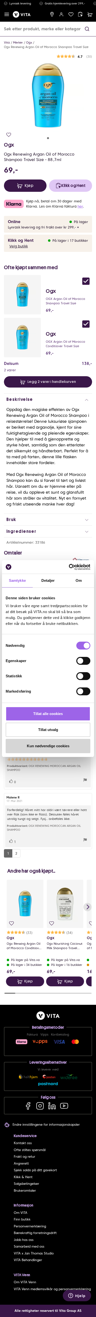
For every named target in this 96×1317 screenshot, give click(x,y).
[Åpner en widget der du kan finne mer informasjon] (77, 1296)
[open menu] (7, 14)
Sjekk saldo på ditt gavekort (35, 1170)
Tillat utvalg (48, 730)
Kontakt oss (23, 1143)
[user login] (61, 14)
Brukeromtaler (25, 1190)
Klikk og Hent (20, 240)
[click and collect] (80, 14)
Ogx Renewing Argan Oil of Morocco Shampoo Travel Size (46, 47)
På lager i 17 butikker (70, 241)
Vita (7, 42)
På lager (81, 222)
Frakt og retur (24, 1156)
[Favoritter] (71, 14)
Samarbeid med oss (29, 1246)
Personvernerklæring (30, 1226)
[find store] (52, 14)
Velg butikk (18, 246)
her (80, 206)
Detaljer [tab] (48, 580)
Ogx (29, 42)
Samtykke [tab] (17, 580)
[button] (87, 29)
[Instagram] (40, 1105)
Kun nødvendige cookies (48, 746)
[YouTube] (64, 1105)
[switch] (83, 661)
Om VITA (20, 1213)
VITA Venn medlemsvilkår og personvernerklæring (52, 1289)
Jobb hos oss (23, 1240)
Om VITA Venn (25, 1282)
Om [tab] (79, 580)
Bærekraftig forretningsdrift (35, 1233)
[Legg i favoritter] (9, 135)
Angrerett (21, 1163)
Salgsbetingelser (26, 1184)
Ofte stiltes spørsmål (30, 1150)
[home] (22, 14)
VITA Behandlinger (28, 1260)
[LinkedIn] (52, 1105)
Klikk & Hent (23, 1177)
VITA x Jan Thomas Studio (34, 1253)
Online (14, 221)
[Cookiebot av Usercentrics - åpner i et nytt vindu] (69, 567)
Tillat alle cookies (48, 714)
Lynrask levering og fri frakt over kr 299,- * (43, 227)
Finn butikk (22, 1219)
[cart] (90, 14)
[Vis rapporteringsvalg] (85, 780)
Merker (18, 42)
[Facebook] (28, 1105)
